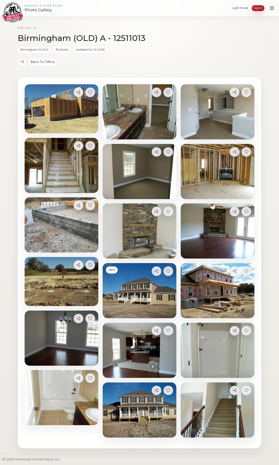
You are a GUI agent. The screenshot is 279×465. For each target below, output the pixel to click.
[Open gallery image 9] (139, 231)
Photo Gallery (38, 10)
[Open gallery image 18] (217, 410)
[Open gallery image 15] (217, 231)
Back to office (43, 62)
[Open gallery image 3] (61, 224)
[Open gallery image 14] (217, 171)
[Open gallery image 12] (139, 410)
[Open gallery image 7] (139, 111)
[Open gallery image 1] (61, 108)
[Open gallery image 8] (139, 171)
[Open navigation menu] (272, 8)
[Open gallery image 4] (61, 281)
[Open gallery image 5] (61, 338)
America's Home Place (44, 5)
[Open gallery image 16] (217, 290)
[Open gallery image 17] (217, 350)
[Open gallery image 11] (139, 350)
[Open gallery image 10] (139, 290)
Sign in (258, 8)
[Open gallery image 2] (61, 165)
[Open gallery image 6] (61, 397)
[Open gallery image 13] (217, 111)
